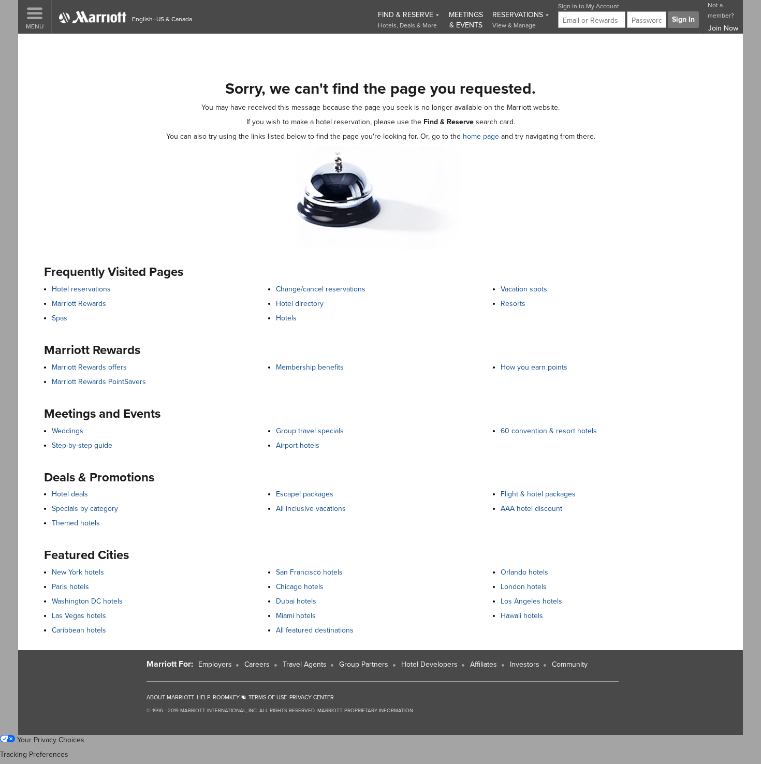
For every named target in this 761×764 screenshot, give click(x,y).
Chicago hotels (300, 586)
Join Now (723, 28)
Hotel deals (70, 494)
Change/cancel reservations (320, 289)
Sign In (683, 19)
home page (481, 136)
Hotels (286, 318)
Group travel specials (310, 431)
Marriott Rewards (79, 303)
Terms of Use (267, 697)
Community (570, 664)
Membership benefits (310, 367)
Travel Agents (305, 664)
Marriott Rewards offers (89, 367)
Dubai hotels (296, 601)
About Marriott (170, 697)
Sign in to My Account (588, 6)
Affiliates (483, 664)
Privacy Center (311, 697)
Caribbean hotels (79, 630)
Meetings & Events (466, 20)
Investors (524, 664)
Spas (59, 318)
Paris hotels (70, 586)
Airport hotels (297, 445)
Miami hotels (296, 615)
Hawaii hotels (522, 615)
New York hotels (78, 572)
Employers (215, 664)
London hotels (524, 586)
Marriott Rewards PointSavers (99, 381)
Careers (257, 664)
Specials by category (85, 508)
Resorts (513, 303)
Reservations (518, 19)
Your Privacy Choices (49, 740)
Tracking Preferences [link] (34, 754)
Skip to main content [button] (37, 46)
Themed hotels (76, 523)
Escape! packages (304, 494)
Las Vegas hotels (79, 615)
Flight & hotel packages (538, 494)
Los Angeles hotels (531, 601)
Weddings (67, 431)
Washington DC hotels (87, 601)
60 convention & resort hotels (549, 431)
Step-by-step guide (82, 445)
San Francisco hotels (309, 572)
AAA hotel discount (531, 508)
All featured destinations (315, 630)
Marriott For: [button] (170, 664)
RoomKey (227, 697)
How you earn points (534, 367)
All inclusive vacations (311, 508)
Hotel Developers (429, 664)
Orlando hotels (524, 572)
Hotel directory (300, 303)
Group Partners (363, 664)
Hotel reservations (81, 289)
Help (203, 697)
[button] (34, 17)
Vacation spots (524, 289)
